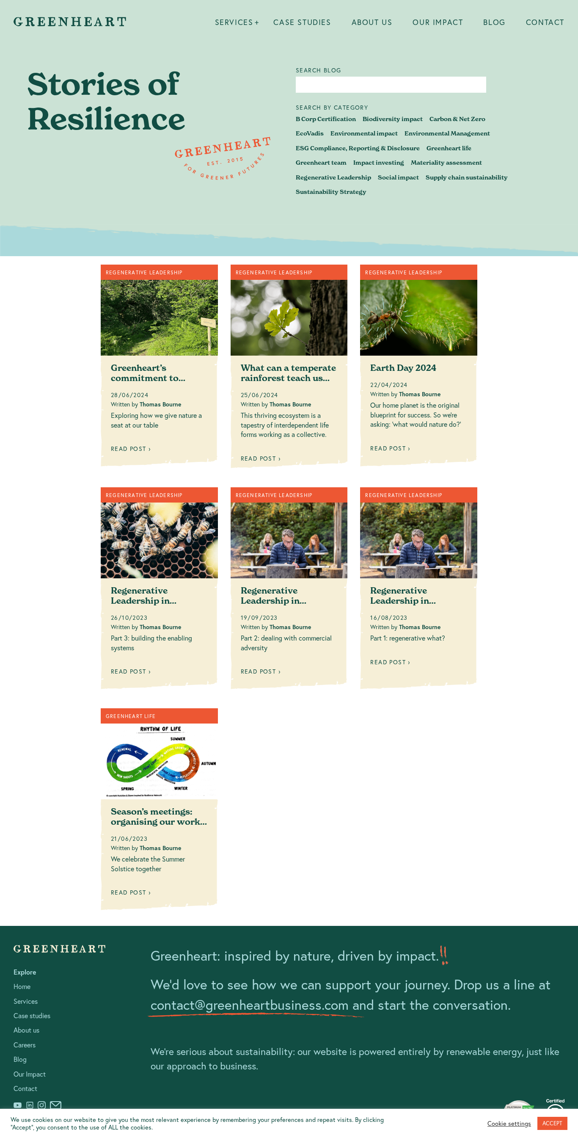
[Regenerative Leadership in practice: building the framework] (159, 591)
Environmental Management (447, 133)
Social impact (398, 177)
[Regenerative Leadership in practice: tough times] (289, 591)
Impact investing (378, 162)
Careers (25, 1044)
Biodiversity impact (393, 119)
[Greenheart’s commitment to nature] (159, 369)
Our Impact (438, 22)
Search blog (318, 70)
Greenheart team (321, 162)
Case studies (302, 22)
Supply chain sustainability (467, 177)
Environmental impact (364, 133)
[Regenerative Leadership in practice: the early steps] (418, 591)
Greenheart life (449, 148)
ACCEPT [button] (552, 1123)
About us (372, 22)
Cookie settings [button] (509, 1123)
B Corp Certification (326, 119)
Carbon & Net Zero (457, 119)
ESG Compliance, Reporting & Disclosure (358, 148)
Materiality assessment (446, 162)
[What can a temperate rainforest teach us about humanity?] (289, 370)
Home (22, 986)
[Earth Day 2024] (418, 369)
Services (234, 22)
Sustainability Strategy (331, 192)
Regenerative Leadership (333, 177)
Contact (545, 22)
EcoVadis (310, 133)
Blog (494, 22)
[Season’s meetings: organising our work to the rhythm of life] (159, 812)
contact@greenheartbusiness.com (250, 1005)
